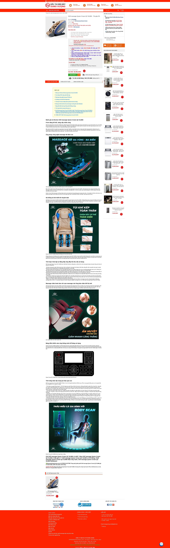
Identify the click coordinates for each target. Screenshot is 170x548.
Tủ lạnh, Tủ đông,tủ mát (53, 519)
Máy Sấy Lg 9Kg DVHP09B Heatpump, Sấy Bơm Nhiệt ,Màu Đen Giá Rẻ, (118, 103)
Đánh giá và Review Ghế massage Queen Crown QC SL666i (67, 92)
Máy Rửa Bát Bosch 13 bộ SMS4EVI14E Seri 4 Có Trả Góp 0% (118, 173)
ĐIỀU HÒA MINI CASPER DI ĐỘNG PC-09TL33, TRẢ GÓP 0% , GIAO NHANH (118, 67)
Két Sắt (50, 531)
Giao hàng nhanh (76, 5)
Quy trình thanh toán (82, 514)
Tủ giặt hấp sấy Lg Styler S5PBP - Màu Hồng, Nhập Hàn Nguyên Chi (118, 55)
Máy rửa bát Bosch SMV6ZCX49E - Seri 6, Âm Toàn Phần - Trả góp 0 (118, 150)
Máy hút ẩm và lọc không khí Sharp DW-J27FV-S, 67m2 (118, 115)
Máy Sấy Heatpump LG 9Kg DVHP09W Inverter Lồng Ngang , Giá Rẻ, (118, 91)
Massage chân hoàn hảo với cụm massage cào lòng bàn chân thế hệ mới (69, 103)
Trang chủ (48, 13)
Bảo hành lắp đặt (118, 5)
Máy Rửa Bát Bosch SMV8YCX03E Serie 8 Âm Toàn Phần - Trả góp (118, 127)
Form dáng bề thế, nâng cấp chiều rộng (63, 95)
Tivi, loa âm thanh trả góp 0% (55, 514)
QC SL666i (65, 13)
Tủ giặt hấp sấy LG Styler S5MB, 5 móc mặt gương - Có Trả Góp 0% (118, 185)
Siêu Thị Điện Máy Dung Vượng (116, 17)
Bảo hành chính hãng (91, 5)
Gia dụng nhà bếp (52, 523)
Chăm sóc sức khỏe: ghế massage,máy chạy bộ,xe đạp (61, 533)
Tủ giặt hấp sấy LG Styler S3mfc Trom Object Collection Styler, (118, 80)
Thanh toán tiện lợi (104, 5)
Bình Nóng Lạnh (52, 524)
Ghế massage (76, 26)
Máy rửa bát (51, 528)
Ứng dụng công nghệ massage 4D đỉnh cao (64, 97)
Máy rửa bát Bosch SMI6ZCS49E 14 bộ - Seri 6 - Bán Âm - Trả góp (118, 138)
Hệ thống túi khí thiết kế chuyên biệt (63, 99)
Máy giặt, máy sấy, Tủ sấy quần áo (56, 517)
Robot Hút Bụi (51, 529)
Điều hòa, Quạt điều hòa (54, 516)
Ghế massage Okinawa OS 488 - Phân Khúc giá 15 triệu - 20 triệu (118, 197)
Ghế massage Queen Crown (81, 20)
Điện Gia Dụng (51, 521)
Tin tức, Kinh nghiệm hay (54, 535)
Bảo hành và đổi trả (82, 518)
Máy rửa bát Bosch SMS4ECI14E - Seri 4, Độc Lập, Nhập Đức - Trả (118, 162)
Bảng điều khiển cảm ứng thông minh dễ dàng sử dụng (66, 106)
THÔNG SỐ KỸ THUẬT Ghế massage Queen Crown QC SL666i (67, 115)
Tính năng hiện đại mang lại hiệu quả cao (63, 108)
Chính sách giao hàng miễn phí (92, 74)
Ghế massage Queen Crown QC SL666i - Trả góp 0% (52, 492)
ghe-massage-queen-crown (56, 13)
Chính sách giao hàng (83, 516)
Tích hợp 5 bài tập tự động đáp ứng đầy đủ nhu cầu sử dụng (67, 101)
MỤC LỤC (57, 90)
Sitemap (104, 526)
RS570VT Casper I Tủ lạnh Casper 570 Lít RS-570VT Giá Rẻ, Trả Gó (118, 209)
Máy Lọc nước (51, 526)
